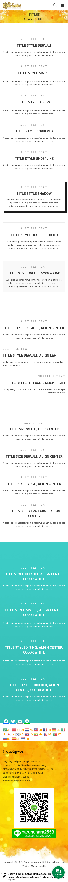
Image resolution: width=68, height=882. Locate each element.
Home (30, 18)
